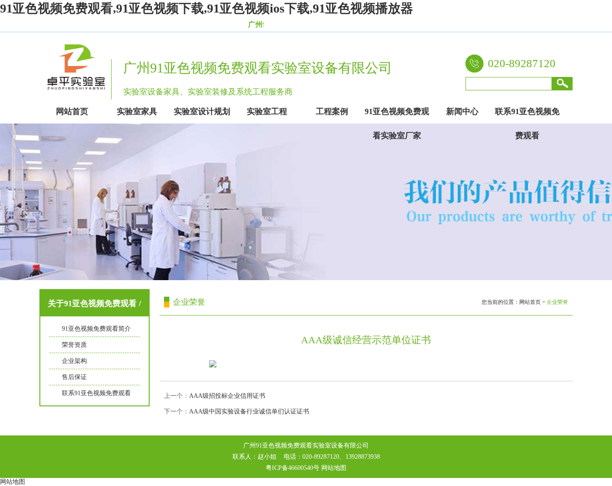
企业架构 (74, 361)
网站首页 (530, 302)
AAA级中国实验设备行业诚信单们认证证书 (249, 411)
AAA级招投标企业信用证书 (227, 395)
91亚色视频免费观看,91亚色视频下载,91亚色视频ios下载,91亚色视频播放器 (206, 8)
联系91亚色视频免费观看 (96, 393)
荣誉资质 (74, 344)
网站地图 (333, 468)
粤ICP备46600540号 (292, 468)
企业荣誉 (557, 302)
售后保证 (74, 377)
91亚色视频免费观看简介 (96, 328)
